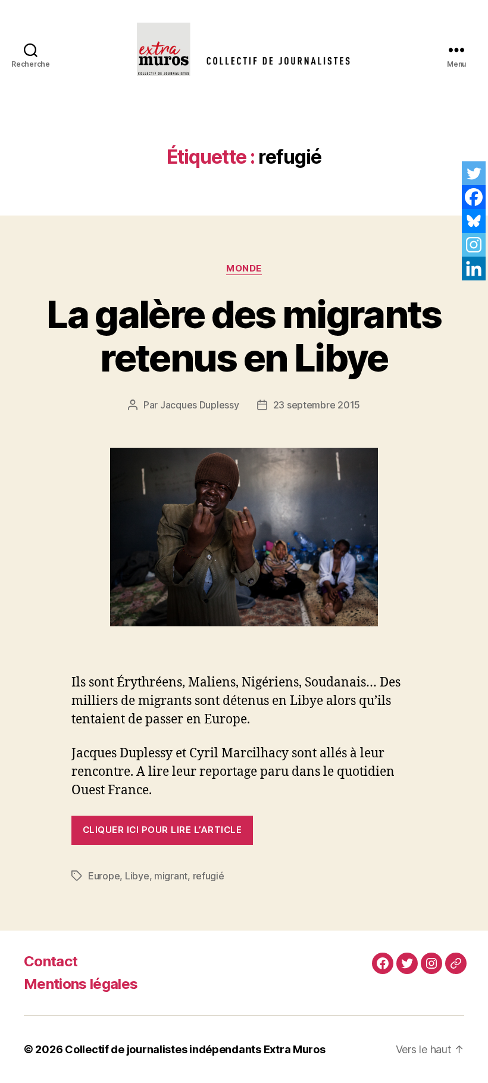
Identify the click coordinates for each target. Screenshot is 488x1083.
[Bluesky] (474, 221)
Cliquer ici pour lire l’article (162, 829)
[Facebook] (474, 197)
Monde (244, 268)
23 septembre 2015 (316, 405)
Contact (50, 961)
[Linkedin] (474, 268)
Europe (104, 876)
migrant (170, 876)
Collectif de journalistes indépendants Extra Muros (195, 1049)
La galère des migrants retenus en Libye (243, 335)
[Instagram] (474, 245)
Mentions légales (80, 984)
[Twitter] (474, 173)
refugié (208, 876)
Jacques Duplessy (199, 405)
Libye (137, 876)
